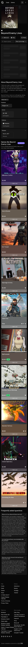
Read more (4, 99)
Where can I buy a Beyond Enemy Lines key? (12, 514)
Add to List (6, 37)
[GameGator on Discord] (9, 636)
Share (24, 37)
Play (14, 37)
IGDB (18, 643)
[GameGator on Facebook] (3, 636)
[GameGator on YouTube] (5, 636)
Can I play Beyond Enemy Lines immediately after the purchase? (13, 540)
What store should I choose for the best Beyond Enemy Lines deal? (12, 558)
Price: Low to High (20, 41)
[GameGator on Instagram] (1, 636)
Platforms (4, 120)
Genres (3, 109)
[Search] (22, 2)
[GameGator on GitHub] (11, 636)
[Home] (2, 2)
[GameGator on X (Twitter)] (7, 636)
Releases (4, 130)
